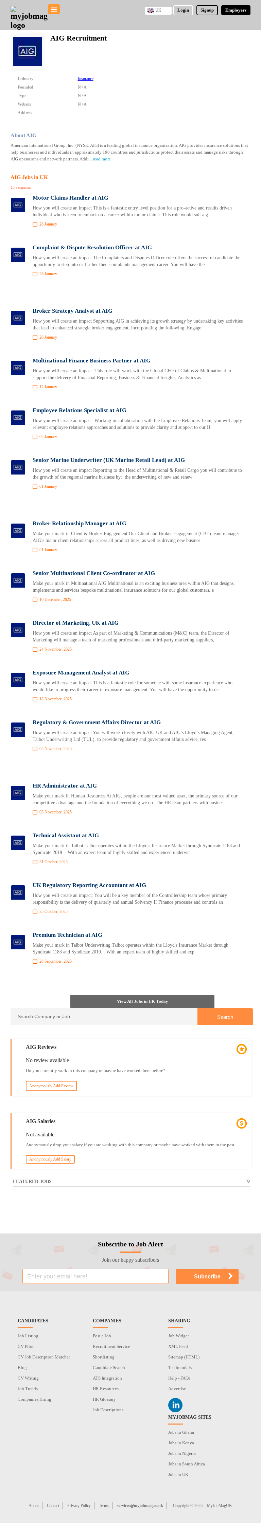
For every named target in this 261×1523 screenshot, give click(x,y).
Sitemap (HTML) (183, 1356)
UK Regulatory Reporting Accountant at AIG (89, 885)
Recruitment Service (111, 1346)
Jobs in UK (178, 1474)
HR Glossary (104, 1399)
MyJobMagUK (219, 1505)
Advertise (177, 1388)
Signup (207, 10)
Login (183, 10)
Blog (22, 1367)
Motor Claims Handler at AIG (70, 198)
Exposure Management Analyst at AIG (81, 672)
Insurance (85, 78)
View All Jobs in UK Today (142, 1001)
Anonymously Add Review (51, 1086)
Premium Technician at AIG (67, 935)
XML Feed (178, 1346)
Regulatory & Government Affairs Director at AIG (97, 722)
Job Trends (28, 1388)
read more (102, 158)
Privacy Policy (79, 1505)
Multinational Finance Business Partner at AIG (92, 360)
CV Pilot (26, 1346)
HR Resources (106, 1388)
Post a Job (102, 1335)
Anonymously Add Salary (50, 1159)
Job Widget (178, 1335)
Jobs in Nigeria (182, 1453)
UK (158, 10)
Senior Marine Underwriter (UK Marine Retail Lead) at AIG (109, 460)
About (34, 1505)
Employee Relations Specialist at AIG (79, 410)
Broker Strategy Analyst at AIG (72, 311)
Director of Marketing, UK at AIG (76, 623)
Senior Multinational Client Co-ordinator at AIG (94, 573)
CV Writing (28, 1378)
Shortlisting (104, 1356)
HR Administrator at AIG (65, 785)
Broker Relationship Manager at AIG (79, 523)
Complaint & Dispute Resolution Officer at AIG (92, 247)
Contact (53, 1505)
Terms (104, 1505)
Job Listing (28, 1335)
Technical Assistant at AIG (66, 835)
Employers (235, 10)
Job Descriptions (108, 1409)
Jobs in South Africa (186, 1463)
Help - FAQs (179, 1378)
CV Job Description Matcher (44, 1356)
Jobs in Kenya (181, 1442)
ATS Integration (107, 1378)
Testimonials (180, 1367)
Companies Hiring (34, 1399)
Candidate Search (109, 1367)
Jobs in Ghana (181, 1432)
